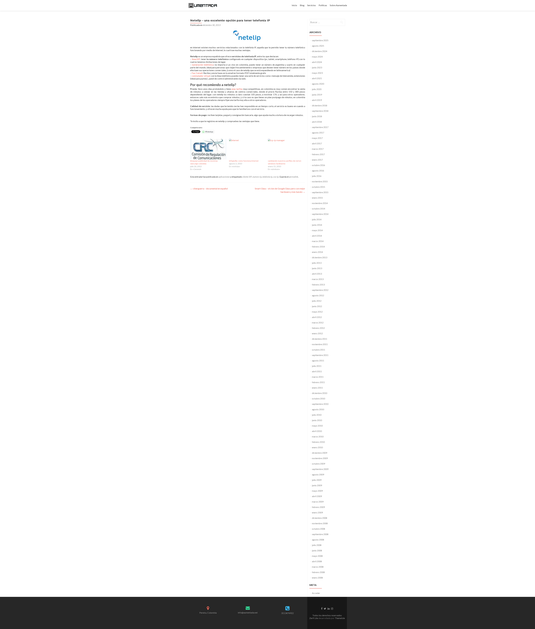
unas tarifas (237, 89)
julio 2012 (316, 300)
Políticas (323, 5)
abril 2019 (317, 100)
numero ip (257, 176)
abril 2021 (317, 78)
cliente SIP (247, 176)
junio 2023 (317, 67)
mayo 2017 (317, 138)
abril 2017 (317, 143)
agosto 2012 (318, 295)
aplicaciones (224, 176)
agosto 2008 (318, 539)
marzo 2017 (318, 149)
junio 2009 (317, 485)
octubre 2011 (318, 349)
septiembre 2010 (320, 404)
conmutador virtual (201, 75)
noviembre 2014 (320, 203)
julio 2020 (316, 89)
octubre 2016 (318, 165)
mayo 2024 (317, 56)
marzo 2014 (318, 241)
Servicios (311, 5)
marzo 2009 (318, 501)
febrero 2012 (318, 328)
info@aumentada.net (248, 612)
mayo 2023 (317, 73)
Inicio (294, 5)
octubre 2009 (318, 463)
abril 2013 (317, 273)
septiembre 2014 (320, 214)
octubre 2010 (318, 398)
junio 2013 (317, 268)
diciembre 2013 (319, 257)
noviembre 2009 (320, 458)
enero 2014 (317, 252)
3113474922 (287, 613)
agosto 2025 (318, 45)
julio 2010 (316, 414)
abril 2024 (317, 62)
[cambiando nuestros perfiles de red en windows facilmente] (286, 149)
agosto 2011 (318, 360)
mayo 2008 (317, 556)
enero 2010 (317, 447)
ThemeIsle (340, 618)
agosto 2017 (318, 132)
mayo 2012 (317, 311)
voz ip (276, 176)
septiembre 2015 (320, 192)
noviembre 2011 (320, 344)
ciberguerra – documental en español (209, 188)
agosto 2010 (318, 409)
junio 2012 (317, 306)
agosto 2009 (318, 474)
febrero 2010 (318, 442)
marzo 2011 (318, 376)
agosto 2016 (318, 170)
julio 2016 (316, 176)
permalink (293, 176)
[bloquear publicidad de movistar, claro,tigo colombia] (208, 149)
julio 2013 (316, 262)
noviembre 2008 (320, 523)
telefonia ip (267, 176)
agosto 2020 (318, 83)
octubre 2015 (318, 186)
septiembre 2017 (320, 127)
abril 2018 (317, 121)
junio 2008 (317, 550)
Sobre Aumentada (338, 5)
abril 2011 (317, 371)
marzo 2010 (318, 436)
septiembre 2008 (320, 534)
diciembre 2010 (319, 393)
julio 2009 (316, 480)
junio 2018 (317, 116)
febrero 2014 (318, 246)
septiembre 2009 (320, 469)
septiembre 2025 (320, 40)
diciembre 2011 (319, 338)
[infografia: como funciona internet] (247, 149)
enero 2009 (317, 512)
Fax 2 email (197, 73)
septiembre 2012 (320, 290)
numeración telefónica (202, 64)
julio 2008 (316, 545)
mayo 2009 (317, 490)
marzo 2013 (318, 279)
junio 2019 (317, 94)
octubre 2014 (318, 208)
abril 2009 (317, 496)
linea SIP (196, 59)
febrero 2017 (318, 154)
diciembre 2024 (319, 51)
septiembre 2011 (320, 355)
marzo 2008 (318, 566)
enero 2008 (317, 577)
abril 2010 (317, 431)
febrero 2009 (318, 507)
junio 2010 (317, 420)
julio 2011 (316, 366)
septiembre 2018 (320, 111)
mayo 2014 (317, 230)
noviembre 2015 (320, 181)
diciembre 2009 (319, 452)
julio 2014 (316, 219)
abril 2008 (317, 561)
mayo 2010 (317, 425)
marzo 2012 (318, 322)
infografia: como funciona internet (244, 161)
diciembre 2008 (319, 518)
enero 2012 (317, 333)
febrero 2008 (318, 572)
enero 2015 (317, 197)
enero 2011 (317, 387)
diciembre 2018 (319, 105)
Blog (302, 5)
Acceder (316, 593)
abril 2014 (317, 235)
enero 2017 (317, 159)
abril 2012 (317, 317)
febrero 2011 (318, 382)
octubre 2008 (318, 528)
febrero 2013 (318, 284)
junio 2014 (317, 224)
